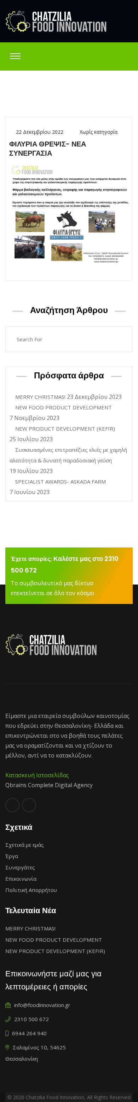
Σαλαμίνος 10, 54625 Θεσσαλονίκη (35, 1053)
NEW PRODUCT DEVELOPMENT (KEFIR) (65, 428)
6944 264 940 (29, 1033)
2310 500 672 (31, 1019)
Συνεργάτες (20, 867)
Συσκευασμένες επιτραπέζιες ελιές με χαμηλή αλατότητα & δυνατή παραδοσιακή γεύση (68, 455)
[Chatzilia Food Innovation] (56, 21)
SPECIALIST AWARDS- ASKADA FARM (60, 481)
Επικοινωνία (20, 878)
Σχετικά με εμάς (24, 844)
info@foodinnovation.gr (41, 1004)
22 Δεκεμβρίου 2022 (39, 131)
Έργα (11, 856)
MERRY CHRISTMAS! (40, 396)
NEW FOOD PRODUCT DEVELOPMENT (63, 407)
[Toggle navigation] (15, 56)
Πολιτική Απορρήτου (31, 889)
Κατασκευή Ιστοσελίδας (37, 775)
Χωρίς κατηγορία (98, 131)
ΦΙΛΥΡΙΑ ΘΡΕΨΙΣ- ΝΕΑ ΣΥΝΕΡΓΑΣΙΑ (47, 148)
